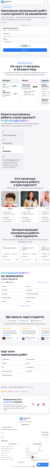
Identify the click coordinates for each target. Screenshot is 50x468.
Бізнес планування (30, 297)
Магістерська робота (7, 371)
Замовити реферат (5, 450)
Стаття (28, 363)
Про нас (40, 446)
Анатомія (28, 286)
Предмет (5, 39)
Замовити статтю (5, 453)
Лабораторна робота (7, 375)
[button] (25, 462)
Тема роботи (6, 33)
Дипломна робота (30, 359)
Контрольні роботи (6, 221)
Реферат (4, 363)
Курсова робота (6, 359)
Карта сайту (41, 450)
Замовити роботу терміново (7, 459)
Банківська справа (6, 297)
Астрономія (29, 290)
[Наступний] (48, 92)
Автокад (4, 286)
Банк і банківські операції (32, 293)
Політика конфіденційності (32, 453)
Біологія (4, 301)
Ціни (39, 448)
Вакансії (28, 450)
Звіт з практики (29, 367)
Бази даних (4, 293)
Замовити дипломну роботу (7, 448)
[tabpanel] (25, 42)
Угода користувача (30, 455)
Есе (3, 367)
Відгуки (27, 448)
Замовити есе (4, 455)
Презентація (29, 371)
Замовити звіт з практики (6, 457)
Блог (27, 446)
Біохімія (28, 301)
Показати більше (6, 335)
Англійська (4, 290)
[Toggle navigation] (47, 2)
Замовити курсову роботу (7, 446)
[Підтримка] (44, 1)
